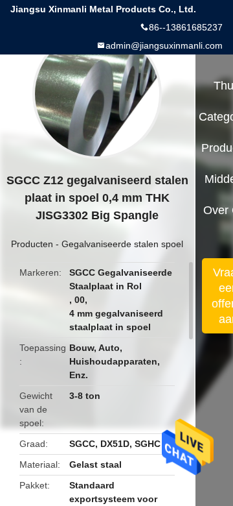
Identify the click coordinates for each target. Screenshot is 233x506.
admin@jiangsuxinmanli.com (164, 45)
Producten (32, 244)
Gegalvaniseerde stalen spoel (122, 244)
